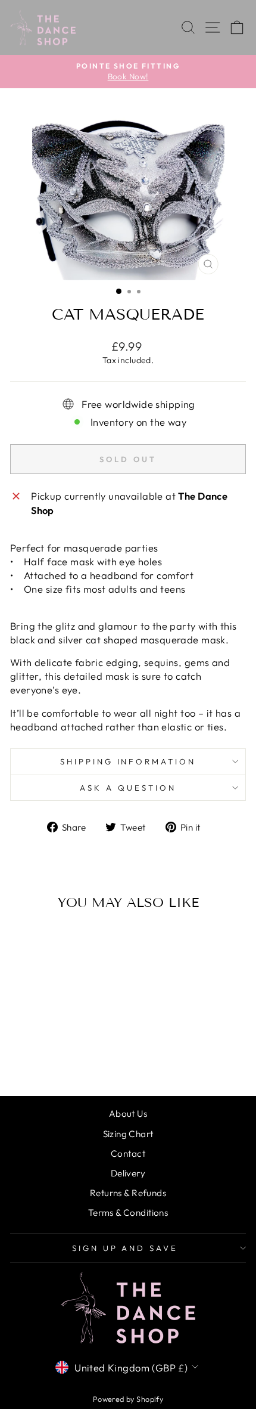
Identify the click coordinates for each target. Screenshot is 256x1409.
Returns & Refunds (128, 1193)
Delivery (128, 1173)
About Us (128, 1113)
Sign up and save (125, 1248)
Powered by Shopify (128, 1399)
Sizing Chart (128, 1133)
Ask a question (128, 787)
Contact (128, 1153)
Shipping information (128, 761)
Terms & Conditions (128, 1212)
